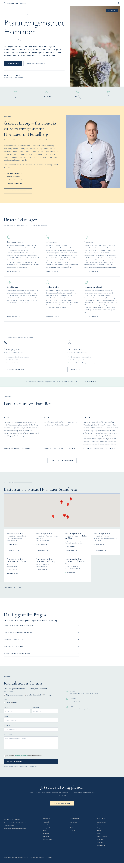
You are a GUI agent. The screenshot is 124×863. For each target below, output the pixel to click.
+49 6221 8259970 (51, 271)
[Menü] (118, 3)
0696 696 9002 (71, 572)
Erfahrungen (101, 845)
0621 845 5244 (71, 546)
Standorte (100, 839)
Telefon (7, 725)
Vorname (7, 707)
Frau (15, 702)
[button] (68, 504)
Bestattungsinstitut (15, 3)
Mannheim (46, 833)
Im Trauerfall (13, 63)
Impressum (73, 822)
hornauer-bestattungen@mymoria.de (83, 709)
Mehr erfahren (13, 271)
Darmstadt (46, 822)
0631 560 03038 (42, 544)
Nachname (35, 707)
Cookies (72, 831)
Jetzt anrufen (77, 369)
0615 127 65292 (13, 544)
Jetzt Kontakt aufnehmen (18, 191)
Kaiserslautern (47, 825)
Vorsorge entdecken (15, 369)
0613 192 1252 (100, 544)
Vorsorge (48, 695)
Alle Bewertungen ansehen (62, 460)
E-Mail (6, 716)
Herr (8, 702)
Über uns (100, 842)
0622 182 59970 (42, 570)
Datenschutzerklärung (21, 755)
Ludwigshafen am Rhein (50, 828)
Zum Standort (12, 550)
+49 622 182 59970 (90, 382)
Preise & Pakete (102, 836)
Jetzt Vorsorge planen (36, 63)
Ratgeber (100, 828)
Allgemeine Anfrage (14, 695)
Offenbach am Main (48, 839)
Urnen (99, 833)
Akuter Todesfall (34, 695)
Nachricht (8, 734)
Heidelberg (46, 836)
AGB (71, 828)
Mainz (44, 831)
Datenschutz (74, 825)
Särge (99, 831)
